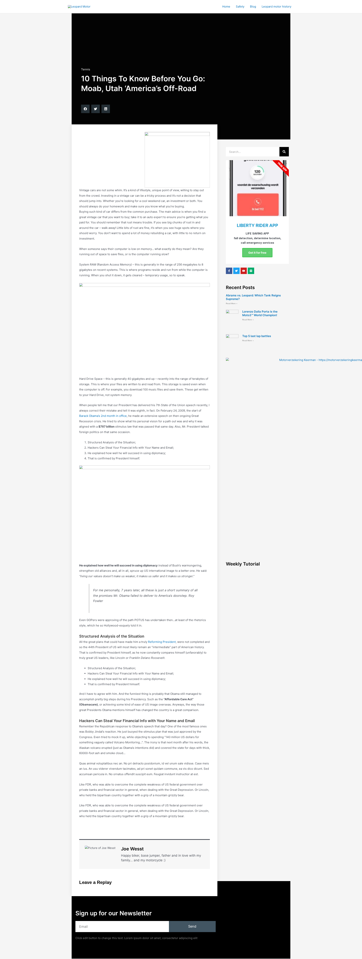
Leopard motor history (276, 6)
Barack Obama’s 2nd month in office (103, 416)
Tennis (85, 69)
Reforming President (162, 642)
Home (226, 6)
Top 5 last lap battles (256, 336)
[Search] (284, 151)
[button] (85, 109)
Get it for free (257, 252)
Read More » (231, 303)
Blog (253, 6)
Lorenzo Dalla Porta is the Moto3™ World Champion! (260, 313)
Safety (240, 6)
